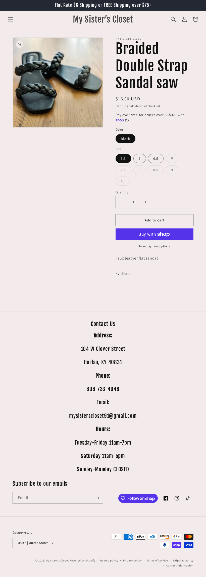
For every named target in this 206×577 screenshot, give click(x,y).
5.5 (123, 158)
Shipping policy (183, 560)
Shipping (122, 106)
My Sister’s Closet (58, 560)
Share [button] (126, 273)
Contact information (179, 565)
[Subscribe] (97, 498)
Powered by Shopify (82, 560)
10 (125, 182)
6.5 (155, 158)
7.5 (126, 170)
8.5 (158, 170)
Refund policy (109, 560)
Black (125, 138)
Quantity (122, 192)
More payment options (154, 246)
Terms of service (157, 560)
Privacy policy (132, 560)
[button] (10, 19)
